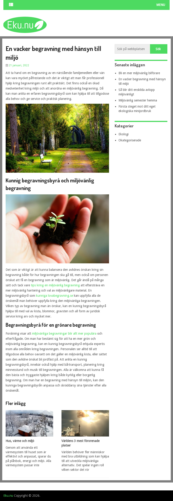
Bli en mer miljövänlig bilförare (139, 73)
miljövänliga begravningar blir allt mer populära (64, 333)
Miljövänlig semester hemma (137, 100)
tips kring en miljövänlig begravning (55, 285)
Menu (160, 5)
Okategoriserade (129, 140)
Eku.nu (8, 495)
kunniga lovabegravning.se (54, 295)
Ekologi (123, 134)
